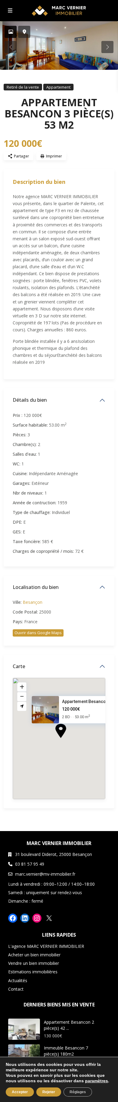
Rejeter (48, 1092)
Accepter (20, 1092)
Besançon (32, 602)
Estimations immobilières (32, 972)
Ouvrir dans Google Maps (38, 632)
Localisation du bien (36, 587)
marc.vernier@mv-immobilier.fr (45, 874)
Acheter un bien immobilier (34, 955)
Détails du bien (30, 400)
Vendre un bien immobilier (33, 963)
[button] (72, 741)
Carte (19, 666)
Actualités (17, 980)
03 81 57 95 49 (29, 864)
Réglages (78, 1092)
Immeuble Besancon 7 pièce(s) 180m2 (66, 1051)
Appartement (58, 87)
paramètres (96, 1080)
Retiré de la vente (23, 87)
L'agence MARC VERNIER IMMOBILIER (46, 946)
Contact (16, 989)
